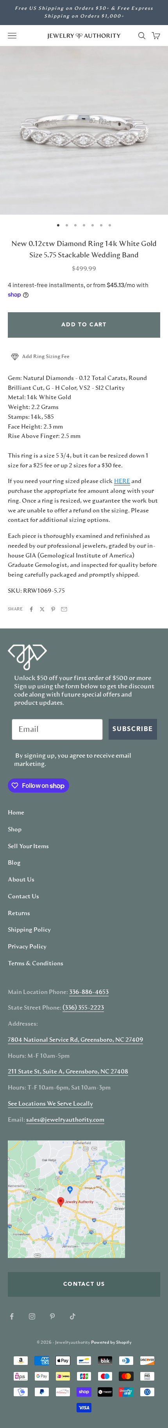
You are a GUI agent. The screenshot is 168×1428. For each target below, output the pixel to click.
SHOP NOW (126, 752)
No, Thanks (126, 764)
